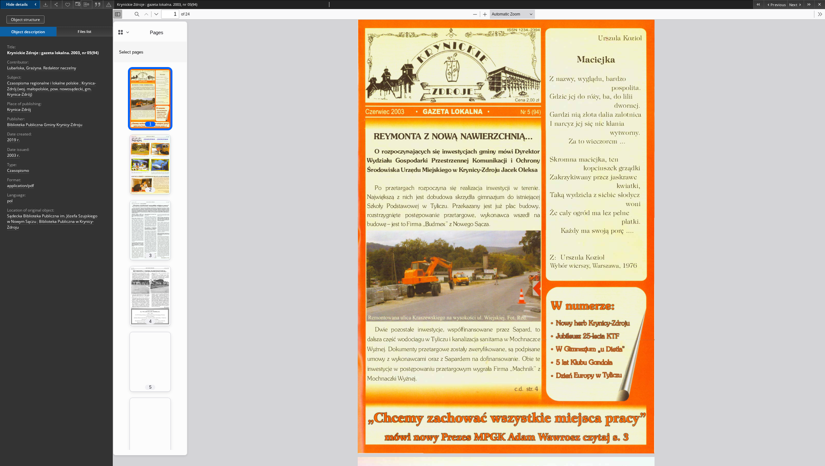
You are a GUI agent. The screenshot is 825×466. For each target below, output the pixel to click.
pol (10, 200)
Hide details (17, 4)
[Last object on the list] (809, 4)
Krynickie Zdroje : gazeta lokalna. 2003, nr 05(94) (53, 52)
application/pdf (20, 185)
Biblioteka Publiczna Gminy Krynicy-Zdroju (44, 124)
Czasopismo (18, 170)
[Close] (819, 4)
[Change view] (77, 4)
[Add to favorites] (67, 4)
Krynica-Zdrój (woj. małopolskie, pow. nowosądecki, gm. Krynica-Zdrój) (51, 88)
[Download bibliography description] (86, 4)
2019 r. (13, 140)
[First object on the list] (758, 4)
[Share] (56, 4)
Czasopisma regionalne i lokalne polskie (43, 83)
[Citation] (97, 4)
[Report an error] (108, 4)
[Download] (45, 4)
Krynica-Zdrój (19, 109)
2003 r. (13, 155)
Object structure (25, 19)
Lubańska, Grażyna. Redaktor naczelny (41, 68)
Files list (84, 31)
